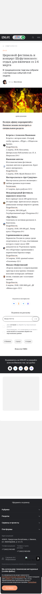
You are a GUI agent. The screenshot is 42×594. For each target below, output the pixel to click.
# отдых (28, 341)
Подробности (11, 171)
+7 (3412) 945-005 (8, 549)
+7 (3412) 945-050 (23, 551)
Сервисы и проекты (10, 523)
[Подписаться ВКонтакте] (21, 368)
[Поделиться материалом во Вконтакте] (14, 303)
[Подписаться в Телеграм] (15, 368)
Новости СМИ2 (21, 349)
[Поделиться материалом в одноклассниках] (19, 303)
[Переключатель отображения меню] (38, 37)
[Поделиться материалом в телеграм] (23, 303)
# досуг (18, 341)
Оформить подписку (21, 502)
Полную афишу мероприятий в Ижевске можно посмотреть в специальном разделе (17, 125)
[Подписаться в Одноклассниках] (26, 368)
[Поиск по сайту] (33, 37)
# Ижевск (7, 341)
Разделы (5, 516)
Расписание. (11, 186)
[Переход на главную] (5, 37)
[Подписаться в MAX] (31, 368)
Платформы (7, 529)
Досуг (5, 50)
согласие (13, 325)
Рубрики (5, 510)
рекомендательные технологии (13, 577)
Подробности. (12, 147)
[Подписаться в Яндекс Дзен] (10, 368)
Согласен (9, 588)
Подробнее (32, 582)
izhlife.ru (9, 579)
